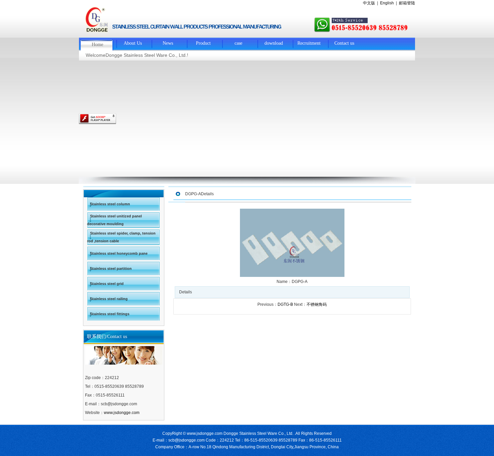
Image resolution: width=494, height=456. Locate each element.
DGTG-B (285, 304)
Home (97, 44)
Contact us (344, 43)
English (387, 3)
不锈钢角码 (316, 304)
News (168, 43)
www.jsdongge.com (121, 412)
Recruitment (309, 43)
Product (203, 43)
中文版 (369, 3)
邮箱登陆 (407, 3)
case (238, 43)
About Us (133, 43)
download (273, 43)
